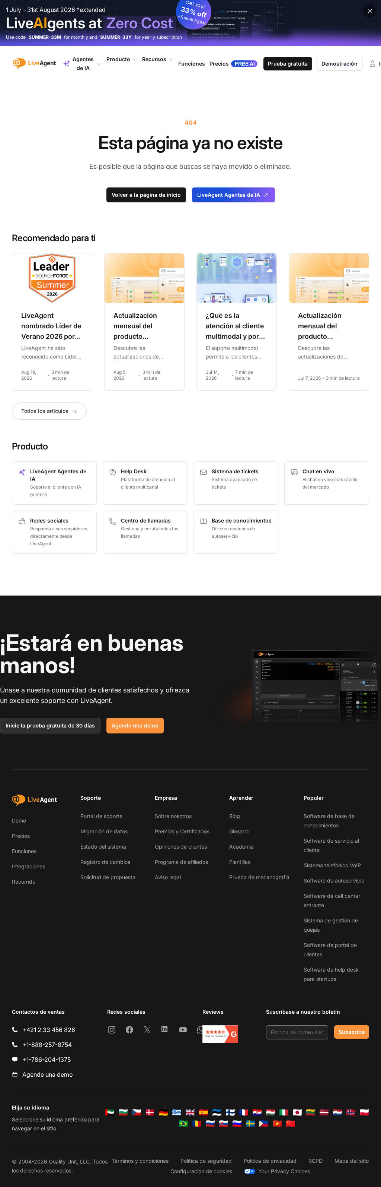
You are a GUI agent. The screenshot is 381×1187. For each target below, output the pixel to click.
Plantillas (239, 862)
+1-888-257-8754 (47, 1044)
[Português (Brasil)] (183, 1123)
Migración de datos (104, 831)
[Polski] (364, 1112)
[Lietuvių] (310, 1112)
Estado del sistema (103, 846)
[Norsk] (350, 1112)
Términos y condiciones (140, 1161)
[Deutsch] (163, 1112)
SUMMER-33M (45, 37)
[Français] (243, 1112)
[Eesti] (216, 1112)
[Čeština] (136, 1112)
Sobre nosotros (173, 816)
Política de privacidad (270, 1161)
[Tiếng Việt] (277, 1123)
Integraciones (28, 866)
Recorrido (23, 881)
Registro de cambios (105, 862)
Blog (234, 816)
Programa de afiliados (181, 862)
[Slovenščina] (237, 1123)
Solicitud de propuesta (107, 877)
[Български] (123, 1112)
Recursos (154, 59)
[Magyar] (270, 1112)
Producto (118, 59)
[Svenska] (250, 1123)
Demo (19, 820)
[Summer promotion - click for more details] (190, 23)
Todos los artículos (44, 411)
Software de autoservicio (334, 880)
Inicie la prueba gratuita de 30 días (50, 725)
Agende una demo (135, 725)
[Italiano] (283, 1112)
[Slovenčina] (223, 1123)
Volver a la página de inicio (146, 195)
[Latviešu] (324, 1112)
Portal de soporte (101, 816)
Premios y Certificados (182, 831)
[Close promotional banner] (370, 11)
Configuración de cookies (201, 1171)
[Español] (203, 1112)
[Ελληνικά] (176, 1112)
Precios (21, 836)
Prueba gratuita (288, 63)
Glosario (239, 831)
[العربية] (109, 1112)
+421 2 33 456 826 (48, 1029)
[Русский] (210, 1123)
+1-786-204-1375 (46, 1059)
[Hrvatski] (257, 1112)
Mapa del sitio (351, 1161)
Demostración (339, 63)
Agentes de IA (83, 63)
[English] (190, 1112)
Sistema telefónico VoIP (332, 865)
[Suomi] (230, 1112)
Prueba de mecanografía (259, 877)
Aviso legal (168, 877)
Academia (241, 846)
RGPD (315, 1161)
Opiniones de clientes (181, 846)
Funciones (24, 851)
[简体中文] (290, 1123)
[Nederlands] (337, 1112)
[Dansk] (149, 1112)
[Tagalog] (263, 1123)
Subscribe (352, 1032)
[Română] (196, 1123)
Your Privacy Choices (284, 1171)
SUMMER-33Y (116, 37)
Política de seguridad (206, 1161)
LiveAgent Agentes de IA (228, 195)
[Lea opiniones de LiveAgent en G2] (220, 1034)
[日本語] (297, 1112)
